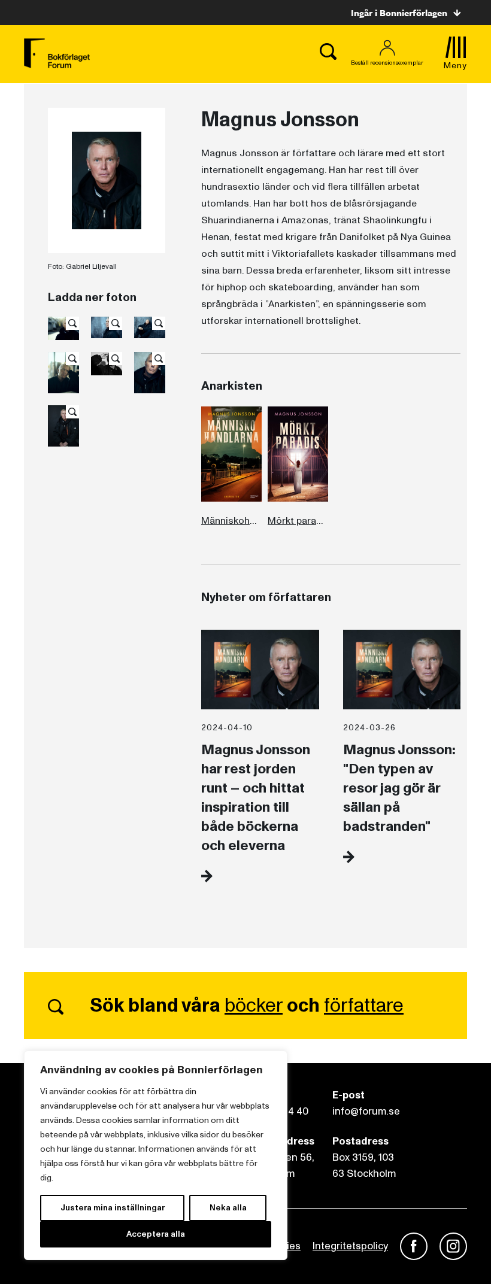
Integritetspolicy (350, 1246)
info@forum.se (366, 1111)
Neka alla (228, 1207)
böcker (254, 1005)
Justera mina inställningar (112, 1207)
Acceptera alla (155, 1234)
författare (364, 1005)
